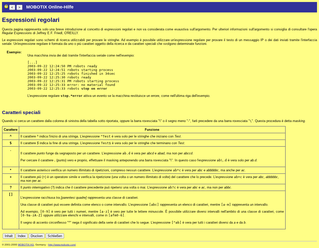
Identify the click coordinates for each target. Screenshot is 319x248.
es (298, 236)
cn (281, 236)
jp (310, 236)
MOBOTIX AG (26, 244)
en (292, 236)
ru (315, 236)
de (287, 236)
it (306, 236)
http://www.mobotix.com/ (62, 244)
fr (302, 236)
